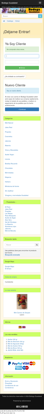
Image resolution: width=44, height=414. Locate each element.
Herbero (8, 182)
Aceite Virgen (9, 154)
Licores (7, 159)
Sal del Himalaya (10, 222)
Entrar (22, 68)
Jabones (8, 141)
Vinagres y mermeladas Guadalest (16, 195)
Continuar (22, 109)
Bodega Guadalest (10, 2)
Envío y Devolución (11, 381)
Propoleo (8, 132)
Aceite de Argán (10, 218)
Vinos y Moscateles (11, 150)
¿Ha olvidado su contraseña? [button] (14, 76)
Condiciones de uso (11, 385)
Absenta (8, 145)
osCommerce (26, 401)
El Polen (8, 207)
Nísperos (8, 177)
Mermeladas (9, 173)
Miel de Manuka (10, 231)
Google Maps (9, 266)
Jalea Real (8, 127)
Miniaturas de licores (12, 186)
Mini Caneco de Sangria (22, 312)
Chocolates (9, 168)
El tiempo (8, 268)
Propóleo (8, 211)
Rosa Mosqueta (10, 215)
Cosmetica (8, 136)
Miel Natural (9, 123)
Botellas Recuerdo (11, 163)
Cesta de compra (11, 277)
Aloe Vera (8, 220)
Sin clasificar (9, 191)
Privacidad (8, 383)
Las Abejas (8, 213)
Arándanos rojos (10, 226)
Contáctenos (9, 387)
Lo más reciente (10, 290)
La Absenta (9, 224)
